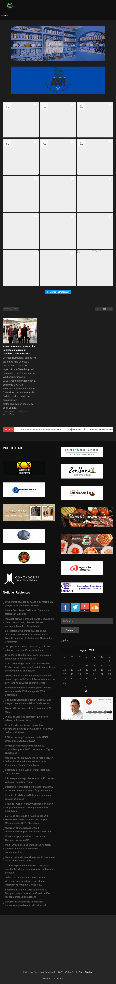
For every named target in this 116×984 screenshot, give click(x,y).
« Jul (86, 686)
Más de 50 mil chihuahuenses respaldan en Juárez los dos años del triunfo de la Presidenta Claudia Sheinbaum (29, 761)
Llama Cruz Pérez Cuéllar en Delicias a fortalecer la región (27, 612)
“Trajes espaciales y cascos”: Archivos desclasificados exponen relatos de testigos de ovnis (29, 869)
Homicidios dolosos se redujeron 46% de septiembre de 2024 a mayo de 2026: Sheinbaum (28, 691)
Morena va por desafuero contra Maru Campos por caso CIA (26, 838)
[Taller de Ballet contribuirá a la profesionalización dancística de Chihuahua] (20, 331)
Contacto (59, 978)
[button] (21, 119)
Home (46, 978)
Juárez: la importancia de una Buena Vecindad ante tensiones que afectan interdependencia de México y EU (25, 881)
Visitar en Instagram (59, 292)
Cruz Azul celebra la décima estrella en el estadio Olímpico (28, 797)
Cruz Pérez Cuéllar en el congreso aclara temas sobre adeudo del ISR (28, 657)
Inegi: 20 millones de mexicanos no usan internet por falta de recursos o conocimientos (28, 848)
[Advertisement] (29, 939)
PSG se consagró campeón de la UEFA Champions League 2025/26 (26, 739)
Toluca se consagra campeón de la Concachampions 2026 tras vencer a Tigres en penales (29, 749)
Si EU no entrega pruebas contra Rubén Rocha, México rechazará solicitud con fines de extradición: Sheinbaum (30, 667)
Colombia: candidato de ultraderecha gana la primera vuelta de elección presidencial (29, 789)
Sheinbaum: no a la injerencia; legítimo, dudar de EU (27, 772)
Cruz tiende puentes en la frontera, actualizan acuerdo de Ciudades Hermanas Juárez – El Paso (29, 729)
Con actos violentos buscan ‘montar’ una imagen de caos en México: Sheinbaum (28, 701)
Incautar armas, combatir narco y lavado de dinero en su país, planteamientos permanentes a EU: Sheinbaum (29, 622)
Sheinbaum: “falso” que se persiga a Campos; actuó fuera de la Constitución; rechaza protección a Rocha (28, 893)
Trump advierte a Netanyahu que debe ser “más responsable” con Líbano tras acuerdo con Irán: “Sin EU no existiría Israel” (30, 679)
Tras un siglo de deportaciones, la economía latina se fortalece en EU (30, 859)
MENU (6, 16)
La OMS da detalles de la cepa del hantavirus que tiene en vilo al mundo (26, 903)
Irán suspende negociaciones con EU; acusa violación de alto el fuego (29, 780)
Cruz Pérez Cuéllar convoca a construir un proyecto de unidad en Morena (29, 604)
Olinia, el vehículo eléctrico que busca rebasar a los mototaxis (26, 718)
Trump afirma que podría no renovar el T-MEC (28, 710)
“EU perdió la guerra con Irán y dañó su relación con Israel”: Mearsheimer (27, 648)
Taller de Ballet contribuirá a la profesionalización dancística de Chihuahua (19, 350)
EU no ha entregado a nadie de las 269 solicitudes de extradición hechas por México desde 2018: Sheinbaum (26, 819)
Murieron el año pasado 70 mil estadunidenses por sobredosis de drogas (28, 830)
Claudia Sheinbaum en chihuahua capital (25, 429)
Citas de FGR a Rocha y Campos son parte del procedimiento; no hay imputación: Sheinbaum (29, 807)
